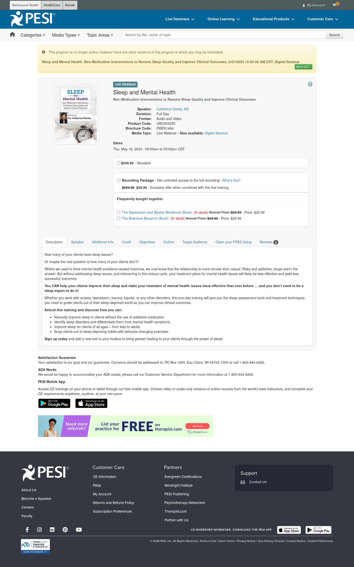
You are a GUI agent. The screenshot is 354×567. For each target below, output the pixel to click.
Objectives (147, 241)
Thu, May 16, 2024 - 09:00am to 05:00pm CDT (149, 148)
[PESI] (45, 472)
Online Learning (221, 18)
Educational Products (271, 18)
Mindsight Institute (178, 485)
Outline (168, 241)
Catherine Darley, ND (173, 108)
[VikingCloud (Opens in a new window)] (35, 546)
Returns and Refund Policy (113, 502)
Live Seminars (177, 18)
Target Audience (194, 241)
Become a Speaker (36, 498)
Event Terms (227, 541)
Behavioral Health (25, 5)
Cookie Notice (296, 541)
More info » (303, 67)
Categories (30, 35)
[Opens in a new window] (177, 426)
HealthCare (52, 5)
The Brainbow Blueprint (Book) (146, 218)
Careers (27, 507)
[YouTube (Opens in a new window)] (79, 530)
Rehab (70, 5)
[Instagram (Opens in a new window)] (39, 530)
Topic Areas (98, 35)
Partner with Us (176, 520)
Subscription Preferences (112, 511)
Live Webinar (125, 84)
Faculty (26, 516)
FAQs (97, 485)
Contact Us (258, 482)
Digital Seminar (216, 133)
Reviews (268, 241)
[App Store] (289, 530)
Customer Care (320, 18)
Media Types (64, 35)
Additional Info (103, 241)
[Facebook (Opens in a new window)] (27, 530)
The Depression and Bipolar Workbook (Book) (157, 212)
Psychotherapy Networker (184, 502)
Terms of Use (208, 541)
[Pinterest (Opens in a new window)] (65, 530)
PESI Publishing (176, 494)
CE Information (104, 476)
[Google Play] (318, 530)
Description (54, 241)
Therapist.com (175, 511)
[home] (32, 19)
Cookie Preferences (320, 541)
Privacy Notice (246, 541)
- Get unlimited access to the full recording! (181, 180)
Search (334, 34)
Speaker (77, 241)
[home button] (12, 34)
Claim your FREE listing (233, 241)
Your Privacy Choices (271, 541)
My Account (102, 494)
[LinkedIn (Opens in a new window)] (52, 530)
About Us (28, 490)
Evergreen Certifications (183, 476)
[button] (310, 84)
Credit (126, 241)
